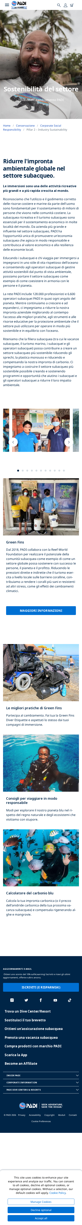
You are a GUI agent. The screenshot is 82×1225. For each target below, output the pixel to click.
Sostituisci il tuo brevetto (25, 1020)
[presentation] (13, 442)
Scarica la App (16, 1055)
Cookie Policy (57, 1193)
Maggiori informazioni (41, 610)
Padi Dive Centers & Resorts (23, 1089)
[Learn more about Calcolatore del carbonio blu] (41, 876)
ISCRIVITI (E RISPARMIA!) (41, 987)
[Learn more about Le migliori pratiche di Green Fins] (41, 689)
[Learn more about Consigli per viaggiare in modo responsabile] (41, 782)
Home (6, 125)
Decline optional (41, 1210)
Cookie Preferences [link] (41, 1121)
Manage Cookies (41, 1202)
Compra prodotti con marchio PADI (33, 1046)
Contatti (73, 1115)
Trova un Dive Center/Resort (28, 1011)
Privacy (21, 1115)
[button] (18, 471)
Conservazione (25, 125)
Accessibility (35, 1115)
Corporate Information (21, 1082)
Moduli (61, 1115)
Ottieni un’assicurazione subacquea (34, 1029)
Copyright (49, 1115)
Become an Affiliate (21, 1063)
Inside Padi (13, 1075)
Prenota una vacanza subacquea (31, 1037)
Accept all (41, 1218)
